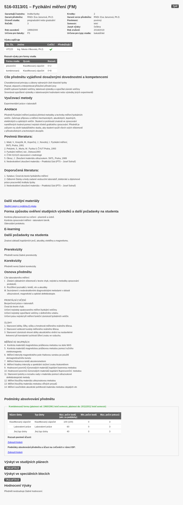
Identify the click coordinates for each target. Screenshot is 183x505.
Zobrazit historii (15, 442)
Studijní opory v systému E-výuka (20, 206)
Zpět (175, 6)
